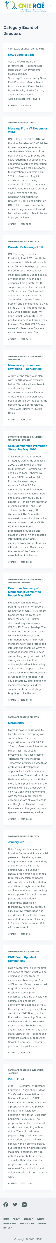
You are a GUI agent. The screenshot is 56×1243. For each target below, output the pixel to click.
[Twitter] (15, 1204)
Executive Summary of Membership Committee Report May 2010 (24, 592)
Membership (14, 359)
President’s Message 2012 (26, 247)
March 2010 (16, 722)
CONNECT (28, 1219)
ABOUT (16, 1219)
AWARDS (42, 1223)
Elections (35, 951)
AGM (10, 49)
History (7, 1228)
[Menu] (51, 6)
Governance (36, 1070)
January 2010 (17, 842)
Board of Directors (24, 49)
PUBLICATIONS (27, 1223)
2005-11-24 (16, 1079)
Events (40, 1219)
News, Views (9, 1223)
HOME (6, 1219)
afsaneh (12, 105)
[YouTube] (24, 1204)
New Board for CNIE (21, 54)
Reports (40, 49)
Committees (36, 356)
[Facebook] (5, 1204)
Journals (13, 1073)
